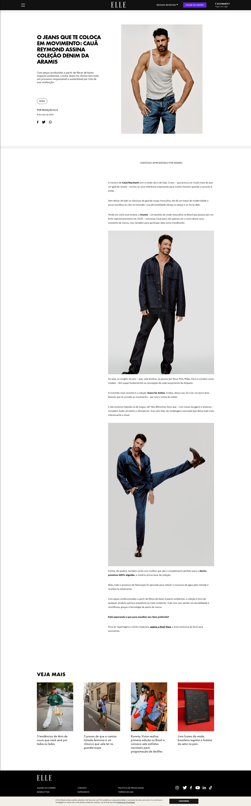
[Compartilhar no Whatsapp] (50, 122)
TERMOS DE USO (125, 792)
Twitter (185, 787)
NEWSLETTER (43, 792)
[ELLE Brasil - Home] (118, 6)
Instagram (178, 787)
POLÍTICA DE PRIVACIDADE (131, 788)
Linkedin (205, 787)
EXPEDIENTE (83, 792)
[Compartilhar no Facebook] (37, 122)
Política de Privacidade (126, 802)
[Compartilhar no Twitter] (43, 122)
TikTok (211, 787)
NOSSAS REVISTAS (166, 4)
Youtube (198, 787)
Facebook (191, 787)
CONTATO (82, 788)
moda (42, 101)
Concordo (184, 801)
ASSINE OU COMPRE (195, 5)
